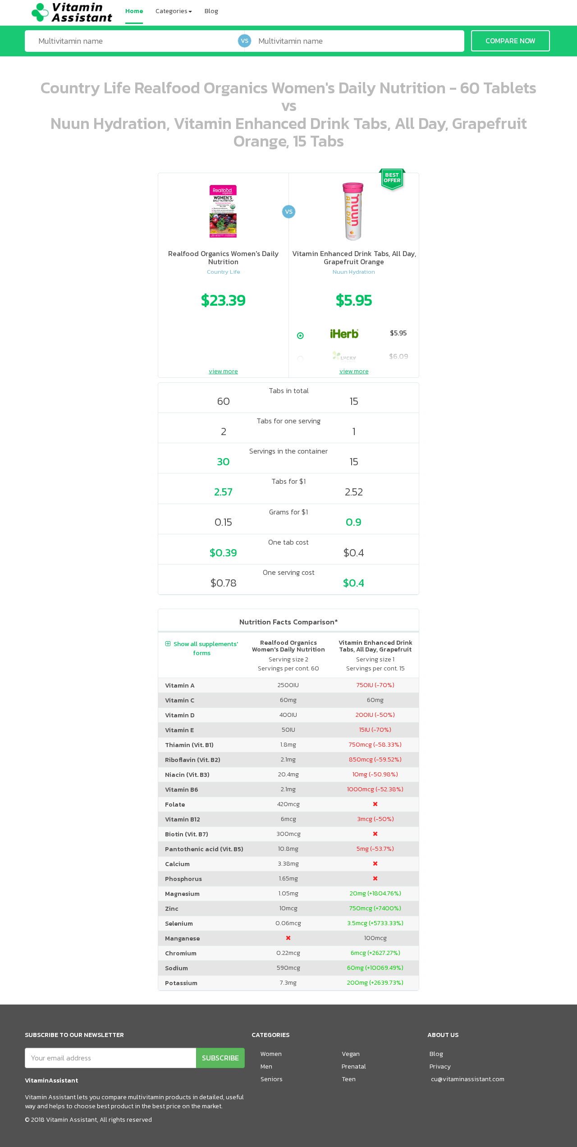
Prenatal (354, 1066)
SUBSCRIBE (220, 1057)
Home (134, 11)
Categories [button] (172, 11)
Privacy (440, 1066)
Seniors (272, 1079)
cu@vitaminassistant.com (467, 1079)
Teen (349, 1079)
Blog (211, 11)
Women (271, 1054)
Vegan (351, 1054)
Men (266, 1066)
